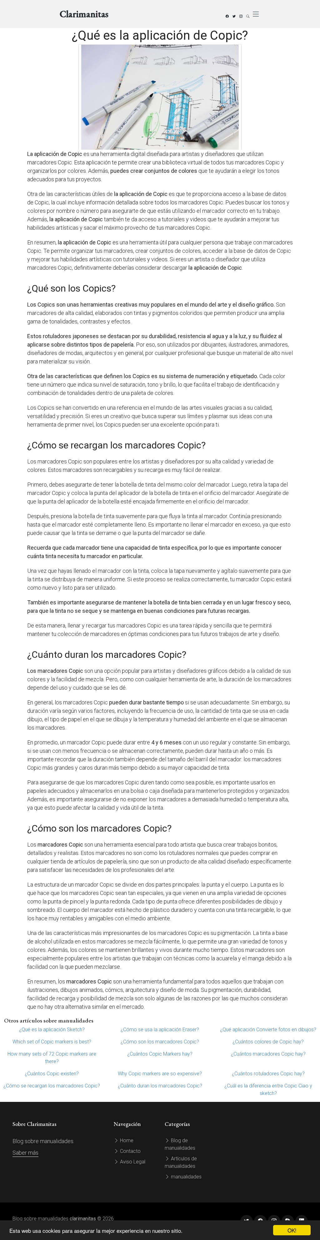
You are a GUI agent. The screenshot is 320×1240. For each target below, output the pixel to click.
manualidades (186, 1177)
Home (126, 1140)
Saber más (25, 1152)
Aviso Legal (132, 1162)
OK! (292, 1230)
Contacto (130, 1151)
